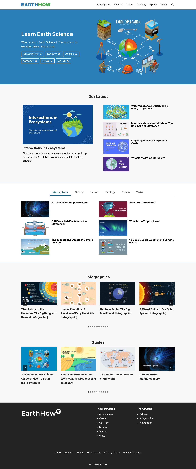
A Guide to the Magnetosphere (69, 202)
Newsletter (146, 422)
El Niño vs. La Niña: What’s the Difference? (69, 222)
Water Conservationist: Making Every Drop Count (149, 107)
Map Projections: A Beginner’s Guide (149, 142)
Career (129, 4)
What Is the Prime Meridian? (148, 158)
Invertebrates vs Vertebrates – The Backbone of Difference (152, 124)
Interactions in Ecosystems (44, 148)
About (58, 452)
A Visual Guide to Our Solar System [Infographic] (156, 311)
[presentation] (58, 124)
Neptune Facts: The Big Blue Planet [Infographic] (115, 311)
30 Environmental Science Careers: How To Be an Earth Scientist (37, 378)
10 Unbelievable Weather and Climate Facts (151, 241)
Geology (141, 4)
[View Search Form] (172, 4)
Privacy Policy (112, 452)
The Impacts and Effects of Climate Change (72, 241)
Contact (79, 452)
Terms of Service (132, 452)
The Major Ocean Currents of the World (117, 376)
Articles (144, 414)
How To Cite (94, 452)
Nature (103, 427)
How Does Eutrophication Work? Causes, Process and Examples (78, 378)
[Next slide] (171, 303)
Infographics (146, 418)
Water (163, 4)
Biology (118, 4)
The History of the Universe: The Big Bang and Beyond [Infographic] (38, 313)
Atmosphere (103, 4)
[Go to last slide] (25, 303)
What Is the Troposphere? (144, 221)
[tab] (60, 193)
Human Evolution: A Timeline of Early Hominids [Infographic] (77, 313)
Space (153, 4)
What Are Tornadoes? (142, 202)
